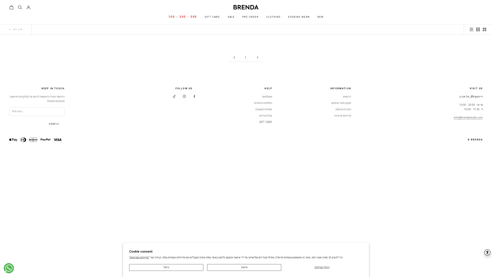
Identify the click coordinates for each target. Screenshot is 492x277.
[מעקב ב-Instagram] (184, 96)
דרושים (347, 97)
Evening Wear (299, 17)
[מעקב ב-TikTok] (174, 96)
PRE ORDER (250, 17)
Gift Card (212, 17)
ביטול (166, 267)
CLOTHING (273, 17)
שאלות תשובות (263, 109)
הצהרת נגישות (343, 109)
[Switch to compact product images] (471, 29)
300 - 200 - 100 (182, 17)
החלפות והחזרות (263, 103)
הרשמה (54, 124)
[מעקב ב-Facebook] (194, 96)
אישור (244, 267)
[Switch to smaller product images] (478, 29)
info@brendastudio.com (468, 118)
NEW (320, 17)
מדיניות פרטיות (342, 116)
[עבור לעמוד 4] (257, 57)
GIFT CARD (265, 122)
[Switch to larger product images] (484, 29)
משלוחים (267, 97)
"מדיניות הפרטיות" (139, 257)
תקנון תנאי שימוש (341, 103)
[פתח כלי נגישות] (487, 252)
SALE (231, 17)
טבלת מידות (265, 116)
